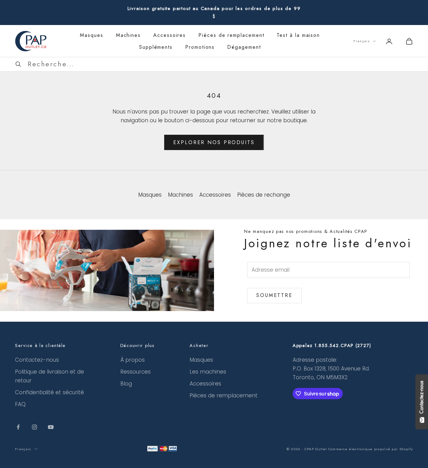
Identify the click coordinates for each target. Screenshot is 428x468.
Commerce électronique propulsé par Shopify (370, 448)
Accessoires (169, 35)
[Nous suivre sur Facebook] (18, 427)
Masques (91, 35)
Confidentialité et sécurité (49, 392)
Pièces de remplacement (231, 35)
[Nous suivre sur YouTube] (51, 427)
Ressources (135, 371)
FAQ (20, 404)
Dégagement (244, 47)
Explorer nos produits (213, 142)
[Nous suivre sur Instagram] (34, 427)
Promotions (200, 47)
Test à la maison (298, 35)
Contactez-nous (37, 360)
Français (361, 40)
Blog (126, 383)
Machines (128, 35)
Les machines (208, 371)
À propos (132, 360)
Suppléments (156, 47)
